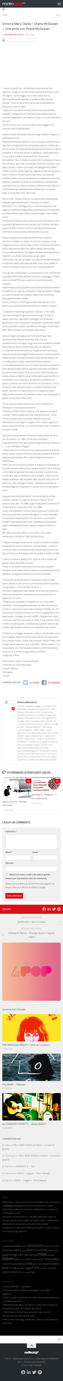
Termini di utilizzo (29, 887)
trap (32, 1271)
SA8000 (8, 1205)
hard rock (23, 1254)
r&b (10, 1268)
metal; (40, 1259)
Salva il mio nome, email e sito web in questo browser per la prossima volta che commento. (27, 876)
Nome (8, 852)
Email (36, 852)
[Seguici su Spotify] (59, 909)
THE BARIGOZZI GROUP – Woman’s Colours (26, 1044)
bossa (23, 1246)
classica (48, 1246)
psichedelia (52, 1263)
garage (5, 1255)
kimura (22, 1260)
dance (17, 1250)
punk (5, 1268)
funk (50, 1250)
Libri (4, 15)
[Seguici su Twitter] (54, 909)
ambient (6, 1246)
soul (53, 1268)
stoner (21, 1272)
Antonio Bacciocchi (14, 35)
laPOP (28, 1259)
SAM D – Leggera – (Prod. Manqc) (33, 1173)
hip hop (33, 1254)
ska (49, 1268)
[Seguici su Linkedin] (49, 909)
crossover (7, 1250)
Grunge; (13, 1254)
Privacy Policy (11, 887)
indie (41, 1254)
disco (24, 1250)
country (55, 1246)
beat (12, 1246)
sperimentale (9, 1272)
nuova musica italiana (14, 1263)
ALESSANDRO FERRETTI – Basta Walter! (24, 1123)
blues (18, 1246)
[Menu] (59, 4)
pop (29, 1263)
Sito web (9, 863)
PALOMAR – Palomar (13, 1084)
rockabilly (43, 1268)
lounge (34, 1259)
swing (27, 1272)
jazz (17, 1259)
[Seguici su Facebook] (44, 909)
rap (15, 1268)
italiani (8, 1258)
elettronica (34, 1250)
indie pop (50, 1255)
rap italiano (21, 1268)
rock (35, 1267)
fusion (55, 1250)
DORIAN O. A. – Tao (25, 1166)
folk (44, 1250)
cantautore (35, 1245)
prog (44, 1264)
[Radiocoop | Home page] (17, 3)
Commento (11, 831)
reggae (28, 1267)
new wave (51, 1259)
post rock (37, 1264)
